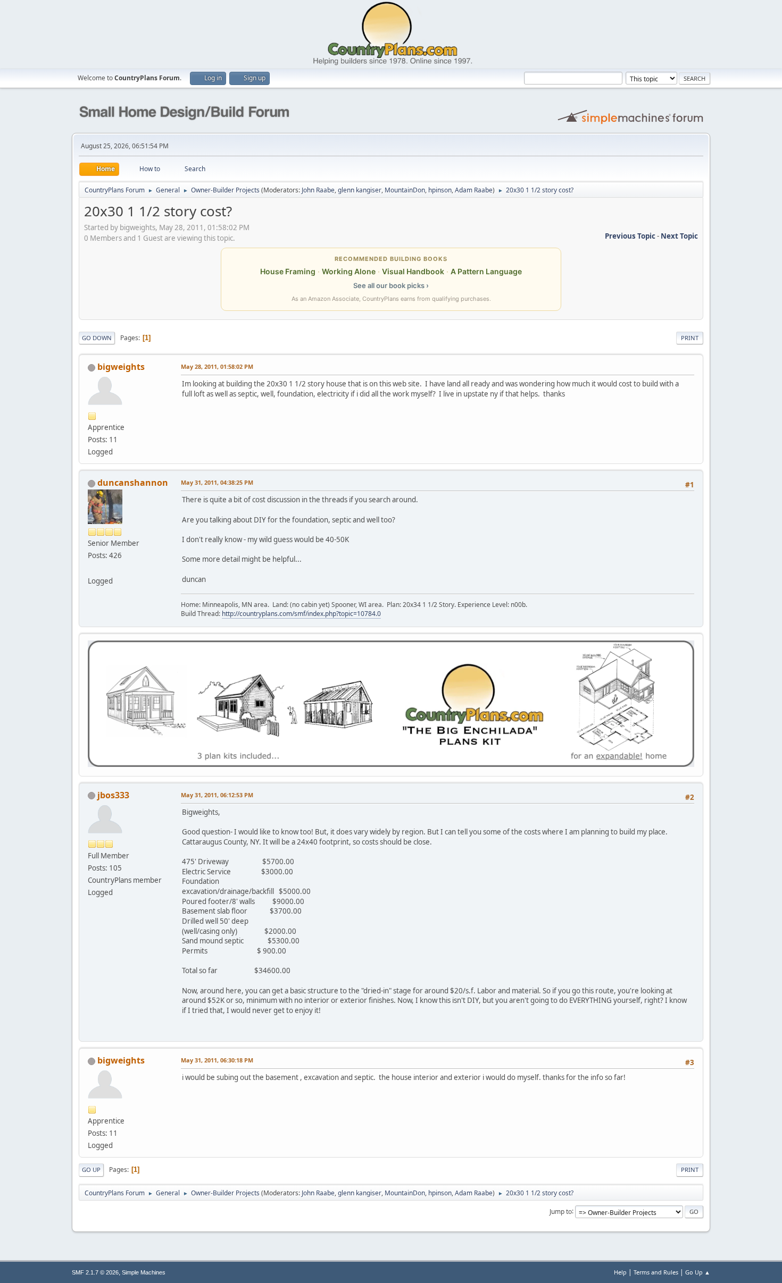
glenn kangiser (359, 190)
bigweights (121, 367)
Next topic (679, 236)
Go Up (91, 1170)
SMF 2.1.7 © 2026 (95, 1272)
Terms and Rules (656, 1272)
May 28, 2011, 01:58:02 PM (217, 366)
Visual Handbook (413, 271)
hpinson (440, 190)
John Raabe (318, 190)
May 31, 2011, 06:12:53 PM (217, 795)
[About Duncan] (92, 567)
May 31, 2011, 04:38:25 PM (217, 482)
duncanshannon (132, 482)
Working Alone (349, 271)
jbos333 (113, 795)
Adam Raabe (474, 190)
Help (620, 1272)
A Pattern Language (486, 271)
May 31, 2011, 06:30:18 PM (217, 1060)
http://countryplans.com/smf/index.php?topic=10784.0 (301, 613)
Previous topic (630, 236)
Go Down (97, 338)
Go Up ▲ (697, 1272)
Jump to (561, 1211)
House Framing (287, 271)
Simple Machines (143, 1272)
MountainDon (405, 190)
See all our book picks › (391, 285)
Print (689, 338)
